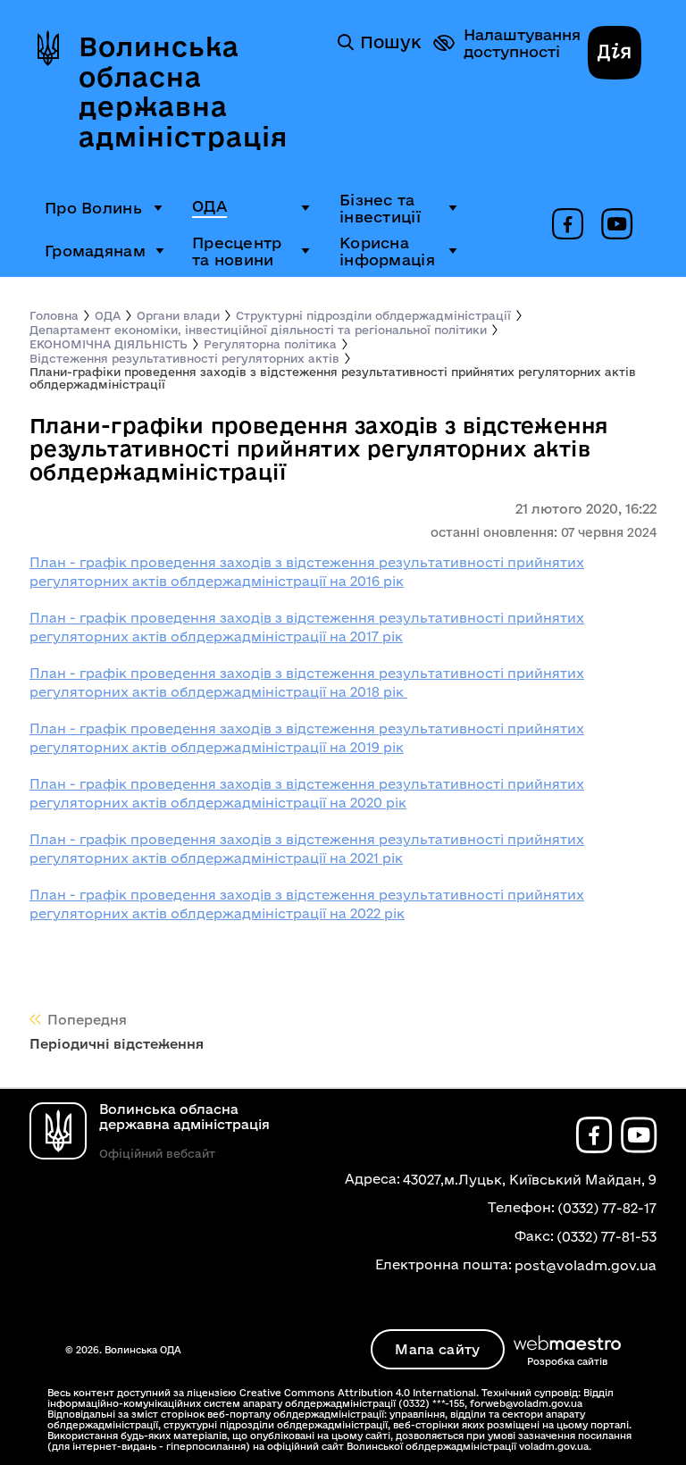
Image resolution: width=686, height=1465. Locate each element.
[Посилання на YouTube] (616, 225)
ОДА (209, 205)
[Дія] (614, 54)
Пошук (390, 42)
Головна (54, 315)
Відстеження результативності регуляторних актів (184, 358)
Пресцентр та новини (237, 251)
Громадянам (95, 250)
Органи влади (178, 315)
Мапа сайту (437, 1349)
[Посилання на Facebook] (567, 225)
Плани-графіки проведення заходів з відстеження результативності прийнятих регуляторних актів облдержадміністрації (332, 377)
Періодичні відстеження (116, 1043)
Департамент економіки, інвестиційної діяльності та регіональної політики (258, 329)
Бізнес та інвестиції (380, 208)
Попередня (87, 1019)
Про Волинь (93, 207)
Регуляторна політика (270, 344)
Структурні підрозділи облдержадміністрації (373, 315)
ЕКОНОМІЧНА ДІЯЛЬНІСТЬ (108, 344)
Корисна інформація (387, 251)
